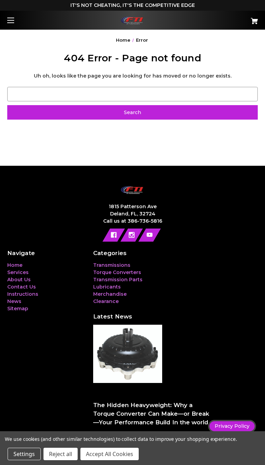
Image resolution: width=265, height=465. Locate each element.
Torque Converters (117, 272)
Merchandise (110, 294)
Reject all (60, 454)
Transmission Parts (118, 279)
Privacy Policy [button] (232, 426)
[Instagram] (131, 235)
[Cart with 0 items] (233, 18)
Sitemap (17, 308)
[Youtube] (149, 235)
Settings (24, 454)
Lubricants (107, 287)
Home (14, 265)
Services (18, 272)
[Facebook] (113, 235)
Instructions (22, 294)
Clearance (106, 301)
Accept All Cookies (109, 454)
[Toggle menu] (16, 20)
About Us (19, 279)
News (14, 301)
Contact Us (21, 287)
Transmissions (111, 265)
